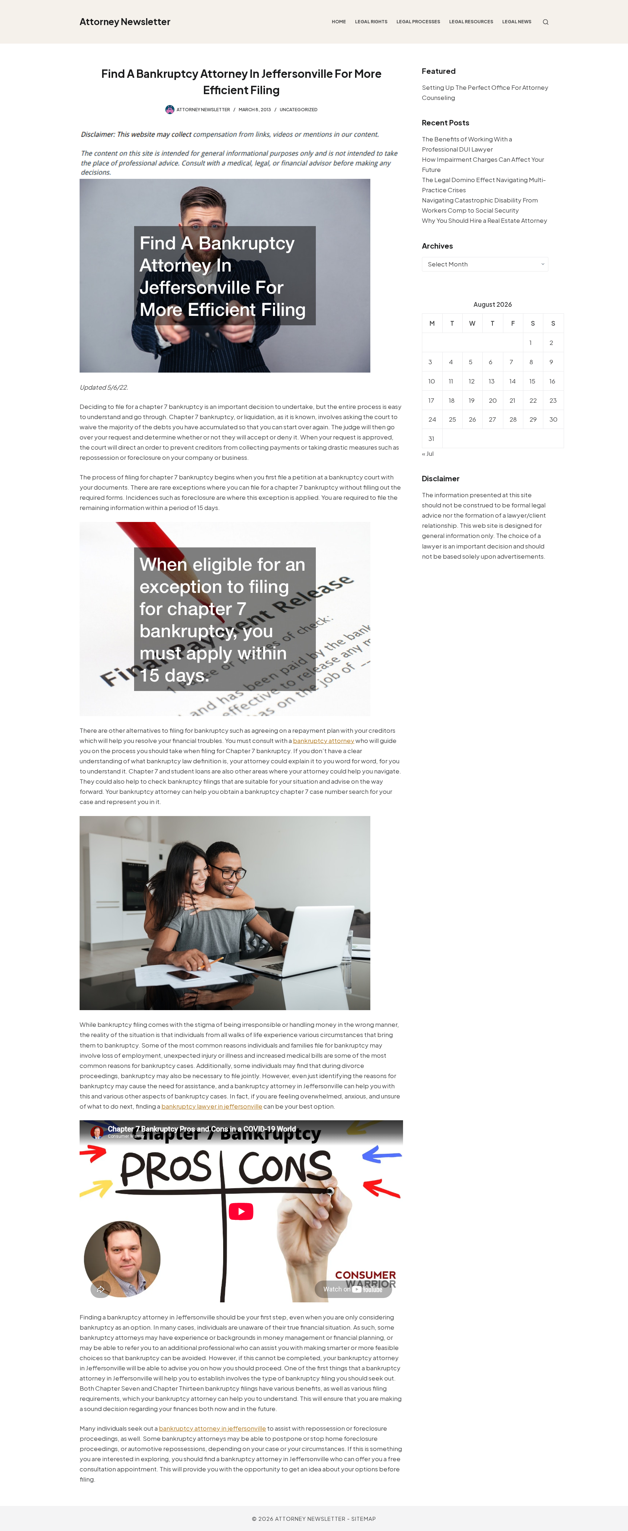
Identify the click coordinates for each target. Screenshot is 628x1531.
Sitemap (363, 1518)
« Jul (428, 453)
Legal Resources (471, 21)
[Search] (545, 22)
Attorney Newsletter (125, 21)
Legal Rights (371, 21)
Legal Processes (418, 21)
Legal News (516, 21)
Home (339, 21)
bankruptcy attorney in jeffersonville (212, 1428)
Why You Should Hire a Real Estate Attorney (484, 220)
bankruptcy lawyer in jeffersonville (211, 1106)
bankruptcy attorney (323, 740)
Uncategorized (299, 109)
